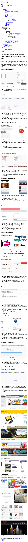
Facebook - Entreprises (14, 33)
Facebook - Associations (14, 35)
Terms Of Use (17, 538)
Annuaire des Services (11, 42)
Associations (9, 29)
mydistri (14, 37)
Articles (5, 47)
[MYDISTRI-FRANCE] (6, 5)
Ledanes (8, 24)
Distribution (9, 45)
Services (8, 31)
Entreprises (5, 27)
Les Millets (8, 23)
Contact (8, 10)
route (16, 390)
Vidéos (7, 14)
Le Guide (5, 44)
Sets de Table (6, 46)
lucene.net (20, 337)
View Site (3, 535)
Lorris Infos (9, 49)
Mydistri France (9, 16)
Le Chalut (8, 25)
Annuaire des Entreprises (12, 40)
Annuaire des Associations (12, 41)
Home (4, 9)
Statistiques (8, 13)
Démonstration (12, 20)
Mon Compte (12, 19)
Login (2, 4)
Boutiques (5, 15)
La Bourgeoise (9, 22)
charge (9, 305)
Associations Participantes (12, 11)
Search (15, 1)
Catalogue (11, 18)
